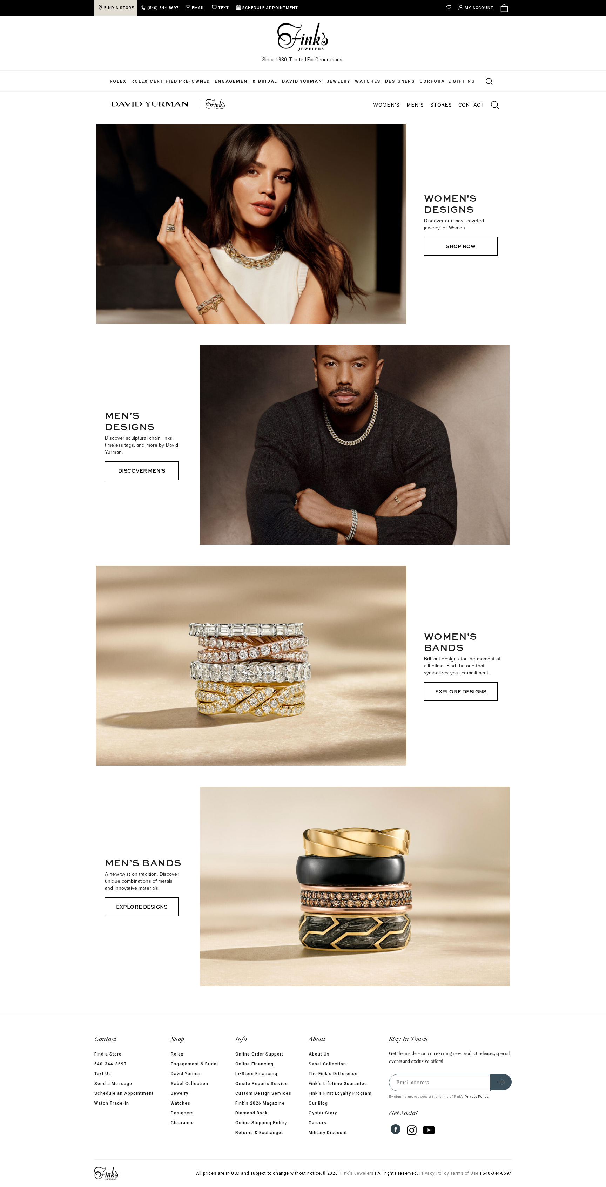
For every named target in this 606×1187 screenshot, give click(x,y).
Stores (441, 105)
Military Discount (333, 1132)
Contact (471, 105)
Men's (415, 105)
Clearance (177, 1122)
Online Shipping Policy (261, 1122)
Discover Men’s (141, 470)
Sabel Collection (184, 1083)
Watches (362, 81)
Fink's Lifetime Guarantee (343, 1083)
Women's (386, 105)
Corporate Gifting (442, 81)
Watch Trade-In (101, 1103)
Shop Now (461, 246)
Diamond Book (251, 1113)
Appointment (260, 8)
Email (187, 8)
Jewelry (333, 81)
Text (213, 8)
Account (489, 8)
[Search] (479, 81)
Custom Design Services (263, 1093)
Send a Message (103, 1083)
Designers (395, 81)
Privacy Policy (487, 1096)
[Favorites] (461, 8)
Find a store (108, 8)
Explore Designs (460, 691)
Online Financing (254, 1063)
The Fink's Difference (338, 1073)
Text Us (92, 1073)
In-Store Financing (256, 1073)
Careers (323, 1122)
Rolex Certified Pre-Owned (165, 81)
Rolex (113, 81)
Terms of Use (475, 1173)
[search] (491, 106)
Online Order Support (259, 1054)
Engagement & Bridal (240, 81)
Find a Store (97, 1054)
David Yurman (297, 81)
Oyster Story (328, 1113)
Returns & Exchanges (259, 1132)
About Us (324, 1054)
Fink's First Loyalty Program (345, 1093)
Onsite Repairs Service (261, 1083)
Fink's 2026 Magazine (260, 1103)
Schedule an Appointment (113, 1093)
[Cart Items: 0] (514, 8)
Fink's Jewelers (367, 1173)
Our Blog (323, 1103)
